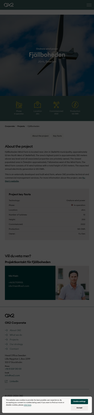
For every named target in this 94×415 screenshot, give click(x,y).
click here (27, 405)
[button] (79, 401)
